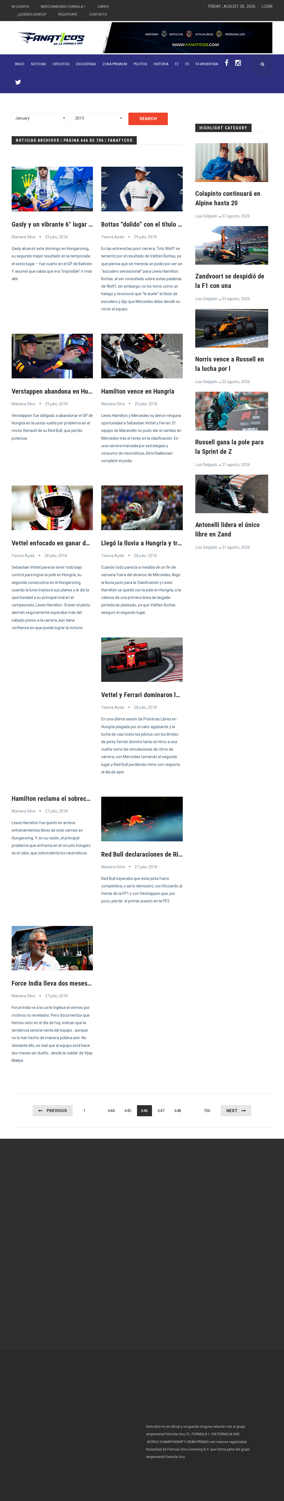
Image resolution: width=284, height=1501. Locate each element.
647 (161, 1110)
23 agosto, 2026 (236, 299)
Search (148, 118)
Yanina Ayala (112, 237)
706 (207, 1110)
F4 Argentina (207, 64)
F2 (177, 64)
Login (267, 6)
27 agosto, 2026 (236, 216)
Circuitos (60, 64)
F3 (187, 64)
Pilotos (140, 64)
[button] (40, 118)
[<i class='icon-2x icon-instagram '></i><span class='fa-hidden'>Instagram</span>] (238, 64)
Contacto (98, 14)
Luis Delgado (206, 216)
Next (231, 1110)
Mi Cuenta (20, 7)
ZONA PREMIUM (114, 64)
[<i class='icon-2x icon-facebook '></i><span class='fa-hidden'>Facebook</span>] (226, 64)
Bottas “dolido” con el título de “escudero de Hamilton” (175, 224)
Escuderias (86, 64)
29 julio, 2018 (56, 237)
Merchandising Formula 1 (63, 7)
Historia (161, 64)
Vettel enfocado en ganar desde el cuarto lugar (76, 543)
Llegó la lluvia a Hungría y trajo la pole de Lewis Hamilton (179, 543)
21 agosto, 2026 (236, 464)
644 (111, 1110)
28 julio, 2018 (55, 555)
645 (128, 1110)
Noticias (38, 64)
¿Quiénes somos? (31, 14)
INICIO (19, 64)
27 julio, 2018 (56, 811)
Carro (103, 7)
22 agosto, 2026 (236, 381)
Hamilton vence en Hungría (137, 391)
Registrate (67, 14)
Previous (57, 1110)
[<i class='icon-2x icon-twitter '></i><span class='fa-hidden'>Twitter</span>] (18, 83)
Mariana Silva (23, 237)
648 (177, 1110)
